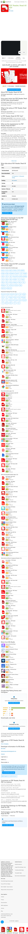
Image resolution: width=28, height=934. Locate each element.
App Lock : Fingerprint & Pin (11, 664)
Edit (3, 300)
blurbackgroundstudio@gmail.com (8, 751)
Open (11, 279)
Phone (11, 282)
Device (7, 303)
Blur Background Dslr (10, 679)
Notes (15, 297)
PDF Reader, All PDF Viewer (11, 501)
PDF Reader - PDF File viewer (11, 575)
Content (16, 273)
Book (20, 282)
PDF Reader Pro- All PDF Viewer (12, 247)
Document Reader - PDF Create (12, 438)
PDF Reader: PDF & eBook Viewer (12, 418)
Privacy (2, 899)
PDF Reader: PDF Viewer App (11, 349)
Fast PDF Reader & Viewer (11, 517)
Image (7, 273)
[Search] (26, 2)
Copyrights (12, 273)
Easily (8, 294)
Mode (23, 279)
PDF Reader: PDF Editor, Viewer (12, 527)
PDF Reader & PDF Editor (10, 506)
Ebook (24, 294)
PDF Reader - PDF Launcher (11, 636)
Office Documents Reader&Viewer (12, 385)
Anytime (11, 300)
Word (3, 297)
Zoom (20, 300)
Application (9, 288)
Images (3, 273)
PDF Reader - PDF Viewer (10, 232)
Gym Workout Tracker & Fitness (12, 674)
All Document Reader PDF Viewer (12, 552)
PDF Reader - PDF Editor (10, 481)
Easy (20, 294)
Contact (2, 896)
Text (7, 300)
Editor (11, 303)
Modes (22, 270)
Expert (11, 270)
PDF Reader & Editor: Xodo (11, 370)
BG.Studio (11, 642)
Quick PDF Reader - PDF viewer (12, 354)
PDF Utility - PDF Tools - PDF (11, 360)
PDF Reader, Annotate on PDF (11, 380)
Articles (2, 908)
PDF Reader (8, 309)
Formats (15, 300)
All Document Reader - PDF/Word (12, 339)
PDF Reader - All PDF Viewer (11, 542)
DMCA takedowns (4, 905)
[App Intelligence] (2, 921)
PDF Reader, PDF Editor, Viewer (12, 375)
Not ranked (14, 180)
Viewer (20, 276)
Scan (19, 303)
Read (3, 276)
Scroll (7, 270)
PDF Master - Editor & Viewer (11, 334)
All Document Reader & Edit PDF (12, 392)
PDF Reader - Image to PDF (11, 329)
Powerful (24, 300)
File (19, 279)
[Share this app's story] (20, 52)
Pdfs (7, 282)
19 (12, 189)
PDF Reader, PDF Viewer (10, 242)
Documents (15, 276)
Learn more (19, 210)
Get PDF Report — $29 (7, 212)
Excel (19, 297)
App (11, 276)
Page (7, 279)
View (3, 279)
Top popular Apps (18, 872)
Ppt (6, 297)
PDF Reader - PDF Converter (11, 221)
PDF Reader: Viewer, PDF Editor (12, 491)
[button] (14, 757)
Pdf (21, 273)
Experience (4, 288)
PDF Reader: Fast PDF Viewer (11, 570)
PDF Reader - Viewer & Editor (11, 324)
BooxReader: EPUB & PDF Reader (12, 344)
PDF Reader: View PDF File (11, 532)
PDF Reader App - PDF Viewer (11, 413)
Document (4, 294)
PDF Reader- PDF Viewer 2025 (11, 463)
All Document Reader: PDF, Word (12, 453)
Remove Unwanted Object (11, 644)
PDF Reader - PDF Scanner (11, 433)
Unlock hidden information (14, 702)
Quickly (16, 285)
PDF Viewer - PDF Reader (10, 620)
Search (12, 294)
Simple (14, 279)
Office (3, 282)
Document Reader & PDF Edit (11, 511)
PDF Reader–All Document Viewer (12, 237)
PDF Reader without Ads (10, 365)
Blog (2, 911)
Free (7, 285)
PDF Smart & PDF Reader (10, 547)
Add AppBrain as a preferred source (10, 776)
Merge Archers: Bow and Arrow (7, 889)
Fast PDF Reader (9, 398)
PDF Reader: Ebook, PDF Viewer (12, 486)
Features (11, 285)
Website (3, 754)
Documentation (4, 902)
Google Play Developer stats (20, 867)
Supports (15, 282)
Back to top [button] (24, 922)
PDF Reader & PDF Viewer (11, 428)
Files (7, 276)
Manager (23, 297)
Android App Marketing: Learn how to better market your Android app (7, 916)
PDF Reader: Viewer (9, 443)
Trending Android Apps (19, 870)
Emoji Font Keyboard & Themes (12, 649)
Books (3, 270)
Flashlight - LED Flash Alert (11, 669)
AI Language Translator (10, 659)
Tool (3, 303)
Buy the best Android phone (20, 875)
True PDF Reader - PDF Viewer (11, 314)
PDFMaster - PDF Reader (10, 448)
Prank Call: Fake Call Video (11, 654)
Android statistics (18, 864)
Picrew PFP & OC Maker (5, 883)
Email (19, 270)
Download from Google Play (14, 89)
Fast (23, 282)
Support (11, 297)
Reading (24, 276)
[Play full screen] (24, 52)
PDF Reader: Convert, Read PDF (12, 615)
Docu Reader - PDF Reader (11, 560)
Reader (25, 273)
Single (15, 270)
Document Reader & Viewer (11, 226)
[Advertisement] (14, 26)
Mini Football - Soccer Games (7, 886)
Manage (3, 285)
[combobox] (19, 2)
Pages (20, 285)
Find (15, 303)
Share (16, 294)
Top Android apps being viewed (7, 881)
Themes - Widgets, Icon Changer (12, 684)
